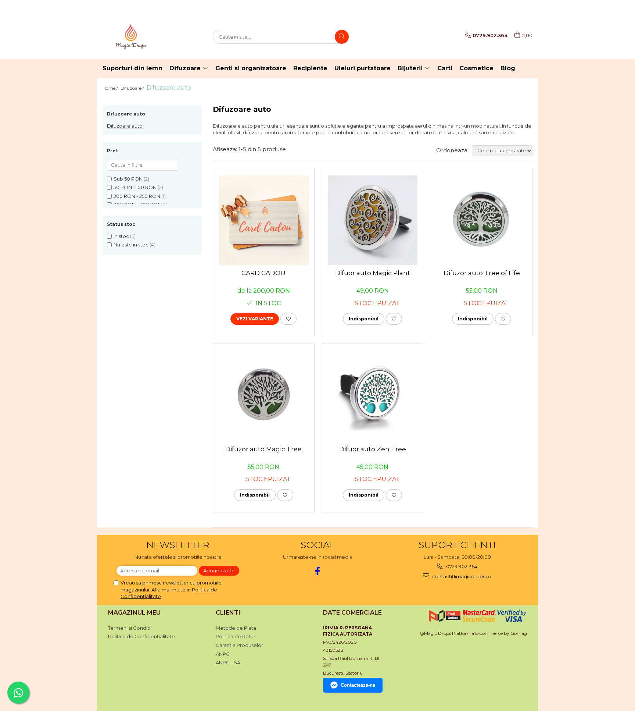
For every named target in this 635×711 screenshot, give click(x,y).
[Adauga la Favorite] (288, 319)
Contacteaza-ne (358, 685)
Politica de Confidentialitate (141, 636)
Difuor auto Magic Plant (372, 273)
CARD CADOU (263, 273)
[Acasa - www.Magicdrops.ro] (139, 37)
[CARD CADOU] (264, 220)
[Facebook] (317, 571)
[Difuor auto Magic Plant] (373, 220)
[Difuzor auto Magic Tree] (264, 396)
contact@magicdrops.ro (461, 576)
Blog (508, 68)
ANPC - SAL (229, 662)
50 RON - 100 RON (135, 187)
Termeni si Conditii (129, 628)
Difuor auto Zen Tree (372, 449)
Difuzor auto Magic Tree (263, 449)
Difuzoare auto (125, 126)
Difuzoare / (133, 88)
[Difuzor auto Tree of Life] (482, 220)
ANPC (223, 654)
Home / (111, 88)
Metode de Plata (236, 628)
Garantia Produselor (239, 645)
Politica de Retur (235, 636)
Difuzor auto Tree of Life (482, 273)
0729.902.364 (461, 566)
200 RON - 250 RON (137, 196)
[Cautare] (342, 37)
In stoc (121, 236)
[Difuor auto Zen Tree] (373, 396)
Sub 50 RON (128, 179)
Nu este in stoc (131, 245)
